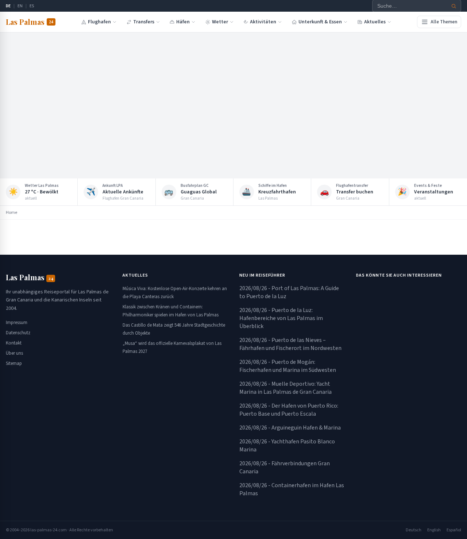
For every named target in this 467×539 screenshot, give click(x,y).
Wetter (220, 22)
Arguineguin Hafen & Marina (290, 428)
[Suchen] (454, 6)
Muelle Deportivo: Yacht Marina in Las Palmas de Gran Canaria (285, 388)
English (434, 530)
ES (32, 6)
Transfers (143, 22)
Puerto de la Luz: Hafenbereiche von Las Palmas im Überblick (281, 318)
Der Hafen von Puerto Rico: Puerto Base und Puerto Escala (288, 410)
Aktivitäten (263, 22)
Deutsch (413, 530)
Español (454, 530)
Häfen (183, 22)
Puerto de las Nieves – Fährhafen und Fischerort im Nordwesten (290, 344)
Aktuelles (375, 22)
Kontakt (14, 343)
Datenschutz (18, 333)
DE (8, 6)
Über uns (14, 353)
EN (20, 6)
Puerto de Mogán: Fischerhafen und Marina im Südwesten (287, 366)
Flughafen (99, 22)
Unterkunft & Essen (320, 22)
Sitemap (14, 363)
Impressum (16, 322)
